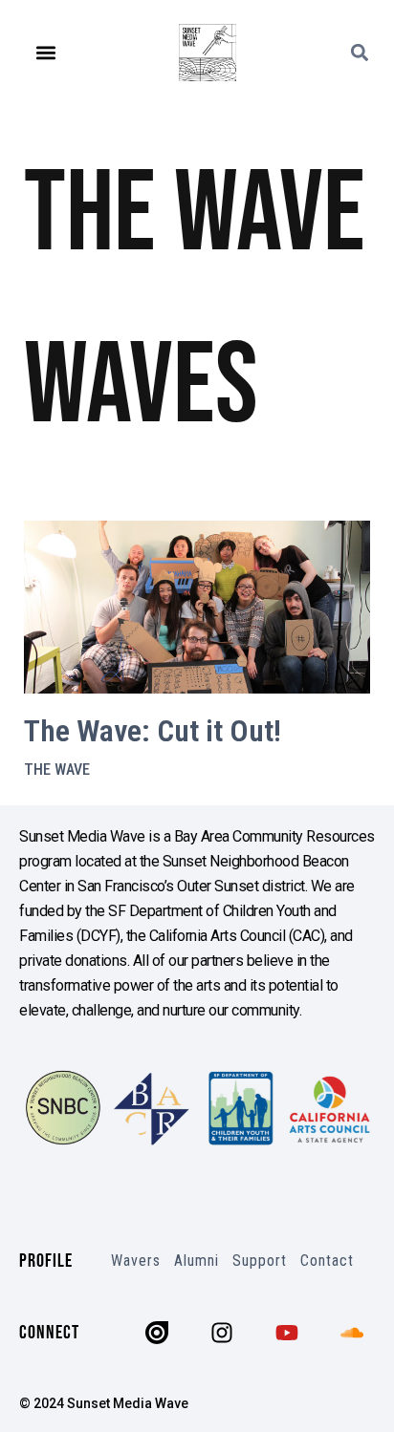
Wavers (136, 1260)
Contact (327, 1260)
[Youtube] (287, 1333)
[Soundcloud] (352, 1333)
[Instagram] (222, 1333)
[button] (45, 53)
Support (259, 1260)
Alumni (196, 1260)
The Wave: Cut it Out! (152, 731)
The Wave (57, 769)
